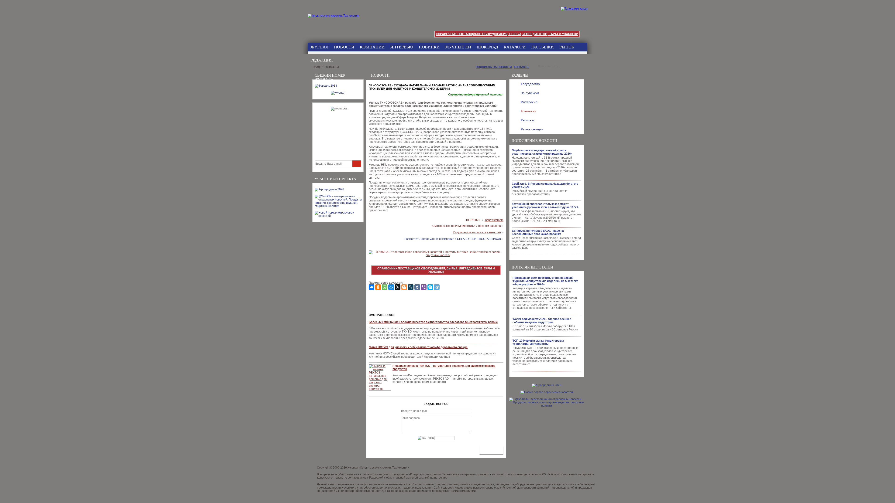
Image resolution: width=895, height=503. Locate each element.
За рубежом (530, 93)
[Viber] (424, 287)
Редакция (321, 60)
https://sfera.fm (494, 220)
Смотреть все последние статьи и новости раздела (466, 226)
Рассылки (542, 47)
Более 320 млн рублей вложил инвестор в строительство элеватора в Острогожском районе (433, 322)
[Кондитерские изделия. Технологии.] (338, 21)
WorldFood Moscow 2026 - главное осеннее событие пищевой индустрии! (542, 320)
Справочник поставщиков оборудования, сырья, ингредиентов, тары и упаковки (507, 34)
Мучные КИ (458, 47)
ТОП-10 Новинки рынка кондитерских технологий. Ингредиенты (538, 342)
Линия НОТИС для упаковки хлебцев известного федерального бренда (418, 347)
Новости (344, 47)
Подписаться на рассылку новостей (477, 232)
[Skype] (430, 287)
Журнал (319, 47)
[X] (397, 287)
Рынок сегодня (532, 129)
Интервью (401, 47)
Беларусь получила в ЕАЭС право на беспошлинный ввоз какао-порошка (538, 232)
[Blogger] (404, 287)
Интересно (529, 102)
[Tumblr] (417, 287)
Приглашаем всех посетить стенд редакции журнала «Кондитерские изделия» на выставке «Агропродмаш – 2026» (545, 281)
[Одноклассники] (378, 287)
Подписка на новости (494, 67)
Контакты (521, 67)
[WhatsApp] (384, 287)
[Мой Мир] (391, 287)
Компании (372, 47)
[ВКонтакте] (371, 287)
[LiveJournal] (410, 287)
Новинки (429, 47)
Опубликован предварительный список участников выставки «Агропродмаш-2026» (542, 152)
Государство (530, 84)
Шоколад (487, 47)
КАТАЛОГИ (515, 47)
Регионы (527, 120)
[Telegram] (437, 287)
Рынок (566, 47)
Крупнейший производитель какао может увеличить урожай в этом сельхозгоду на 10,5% (545, 205)
